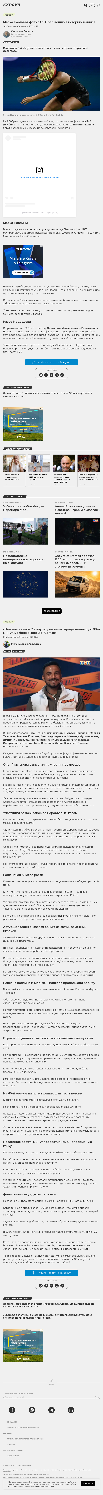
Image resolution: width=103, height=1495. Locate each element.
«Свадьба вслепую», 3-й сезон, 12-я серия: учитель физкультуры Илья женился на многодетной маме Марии (47, 1316)
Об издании (12, 1422)
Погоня (7, 651)
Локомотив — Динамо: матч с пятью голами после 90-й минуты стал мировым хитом (47, 395)
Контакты (11, 1445)
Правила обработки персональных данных (25, 1439)
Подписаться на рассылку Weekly (19, 1394)
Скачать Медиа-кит (15, 1450)
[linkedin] (71, 1410)
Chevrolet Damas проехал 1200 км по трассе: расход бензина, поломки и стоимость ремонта (75, 561)
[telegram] (51, 1410)
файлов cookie (47, 1486)
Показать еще (51, 611)
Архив (9, 1433)
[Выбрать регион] (85, 5)
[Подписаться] (98, 1397)
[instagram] (32, 1410)
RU (92, 5)
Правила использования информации (23, 1428)
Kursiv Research (13, 1456)
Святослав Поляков (22, 31)
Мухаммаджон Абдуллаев (26, 644)
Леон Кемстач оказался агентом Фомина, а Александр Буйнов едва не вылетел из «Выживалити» (48, 1305)
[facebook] (12, 1410)
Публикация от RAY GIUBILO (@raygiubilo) (39, 212)
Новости (8, 14)
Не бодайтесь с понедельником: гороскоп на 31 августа (24, 559)
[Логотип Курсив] (11, 4)
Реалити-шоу (18, 651)
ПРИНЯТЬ (88, 1483)
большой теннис (11, 42)
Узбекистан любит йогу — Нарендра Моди (23, 508)
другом (10, 328)
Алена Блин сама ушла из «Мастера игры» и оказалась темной (77, 510)
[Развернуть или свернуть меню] (98, 5)
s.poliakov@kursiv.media (21, 36)
